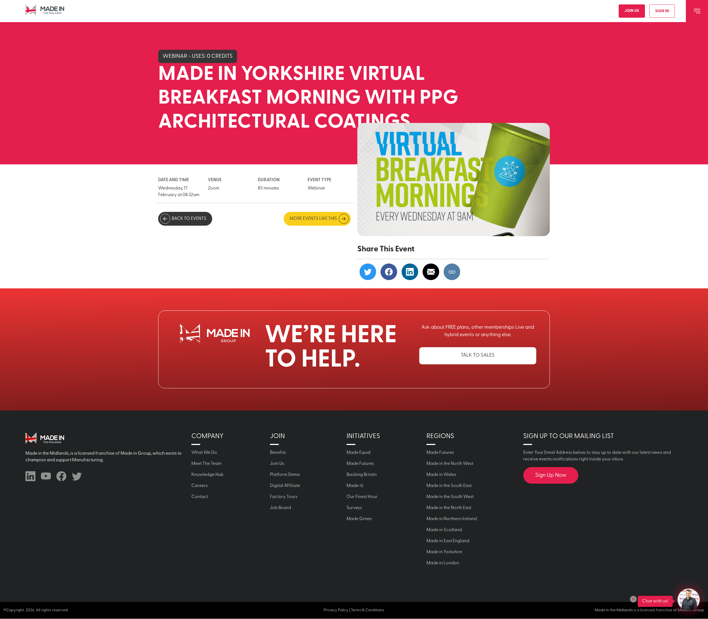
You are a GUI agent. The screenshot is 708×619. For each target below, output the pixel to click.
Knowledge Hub (207, 475)
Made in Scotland (444, 530)
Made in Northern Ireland (451, 519)
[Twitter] (77, 476)
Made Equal (359, 453)
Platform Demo (285, 475)
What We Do (204, 453)
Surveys (354, 508)
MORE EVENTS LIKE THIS (313, 219)
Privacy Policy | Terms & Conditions (354, 610)
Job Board (280, 508)
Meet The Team (206, 464)
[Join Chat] (689, 600)
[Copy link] (452, 272)
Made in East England (447, 541)
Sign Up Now (550, 475)
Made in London (442, 563)
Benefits (278, 453)
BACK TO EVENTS (189, 219)
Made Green (359, 519)
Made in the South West (449, 497)
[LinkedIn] (30, 476)
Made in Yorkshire (444, 552)
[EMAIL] (431, 272)
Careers (199, 486)
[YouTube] (46, 476)
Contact (199, 497)
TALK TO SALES (477, 355)
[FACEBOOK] (389, 272)
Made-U (355, 486)
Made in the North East (448, 508)
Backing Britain (362, 475)
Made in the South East (449, 486)
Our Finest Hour (362, 497)
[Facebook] (61, 476)
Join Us (631, 11)
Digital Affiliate (285, 486)
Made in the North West (449, 464)
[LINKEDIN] (410, 272)
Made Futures (360, 464)
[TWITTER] (368, 272)
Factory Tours (283, 497)
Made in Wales (441, 475)
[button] (633, 599)
